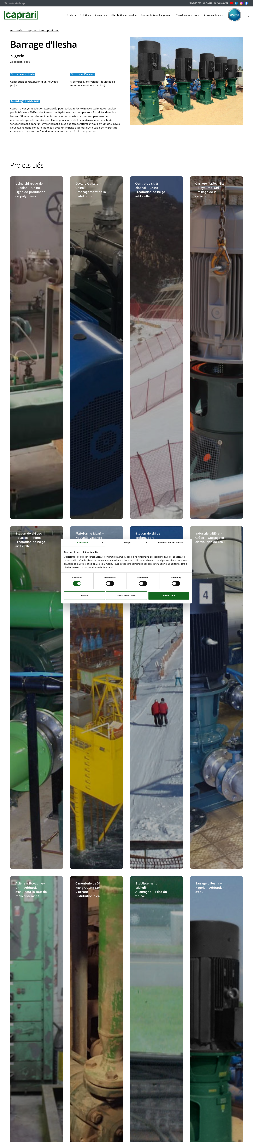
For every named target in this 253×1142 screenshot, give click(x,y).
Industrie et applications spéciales (34, 30)
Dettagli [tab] (127, 542)
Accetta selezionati (126, 595)
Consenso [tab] (82, 542)
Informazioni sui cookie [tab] (170, 542)
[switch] (110, 583)
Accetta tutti (168, 595)
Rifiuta (84, 595)
